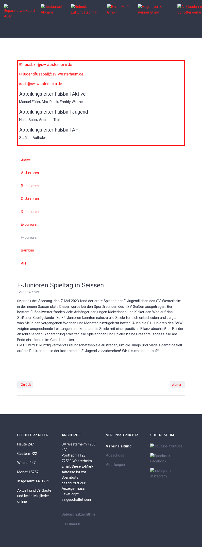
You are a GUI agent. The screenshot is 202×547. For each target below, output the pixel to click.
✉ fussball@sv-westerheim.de (45, 64)
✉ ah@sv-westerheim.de (40, 83)
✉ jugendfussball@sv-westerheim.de (51, 74)
